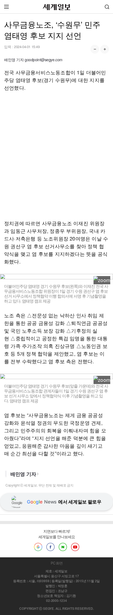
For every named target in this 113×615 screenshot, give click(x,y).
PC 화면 (57, 563)
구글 (38, 547)
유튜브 (75, 547)
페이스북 (50, 547)
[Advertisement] (56, 155)
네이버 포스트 (63, 547)
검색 (107, 6)
